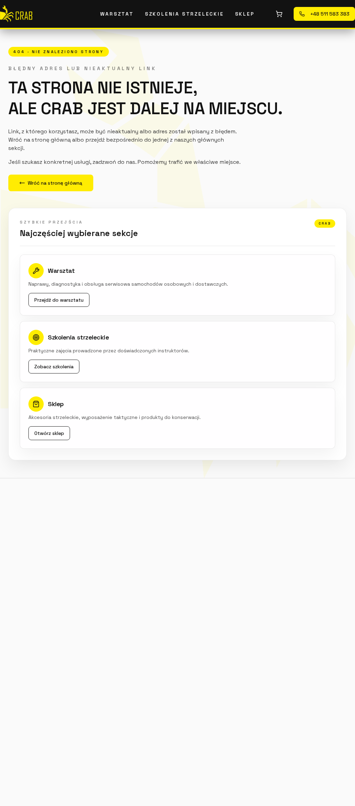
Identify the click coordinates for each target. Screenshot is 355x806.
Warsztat (116, 14)
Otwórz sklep (49, 433)
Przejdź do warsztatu (59, 300)
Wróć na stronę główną (55, 183)
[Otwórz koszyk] (279, 14)
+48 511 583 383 (329, 14)
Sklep (245, 14)
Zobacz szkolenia (53, 366)
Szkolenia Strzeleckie (184, 14)
